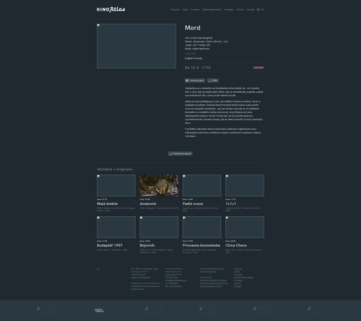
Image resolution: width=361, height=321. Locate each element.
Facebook (135, 277)
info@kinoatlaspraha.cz (176, 280)
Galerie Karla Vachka (212, 9)
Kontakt (250, 9)
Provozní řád (206, 277)
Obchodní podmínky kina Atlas (213, 280)
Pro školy (195, 9)
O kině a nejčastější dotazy (212, 268)
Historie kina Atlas (208, 271)
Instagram (145, 277)
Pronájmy (229, 9)
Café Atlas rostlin (151, 268)
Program (175, 9)
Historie (240, 9)
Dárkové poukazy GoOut (211, 286)
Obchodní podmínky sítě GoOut (214, 283)
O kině (185, 9)
